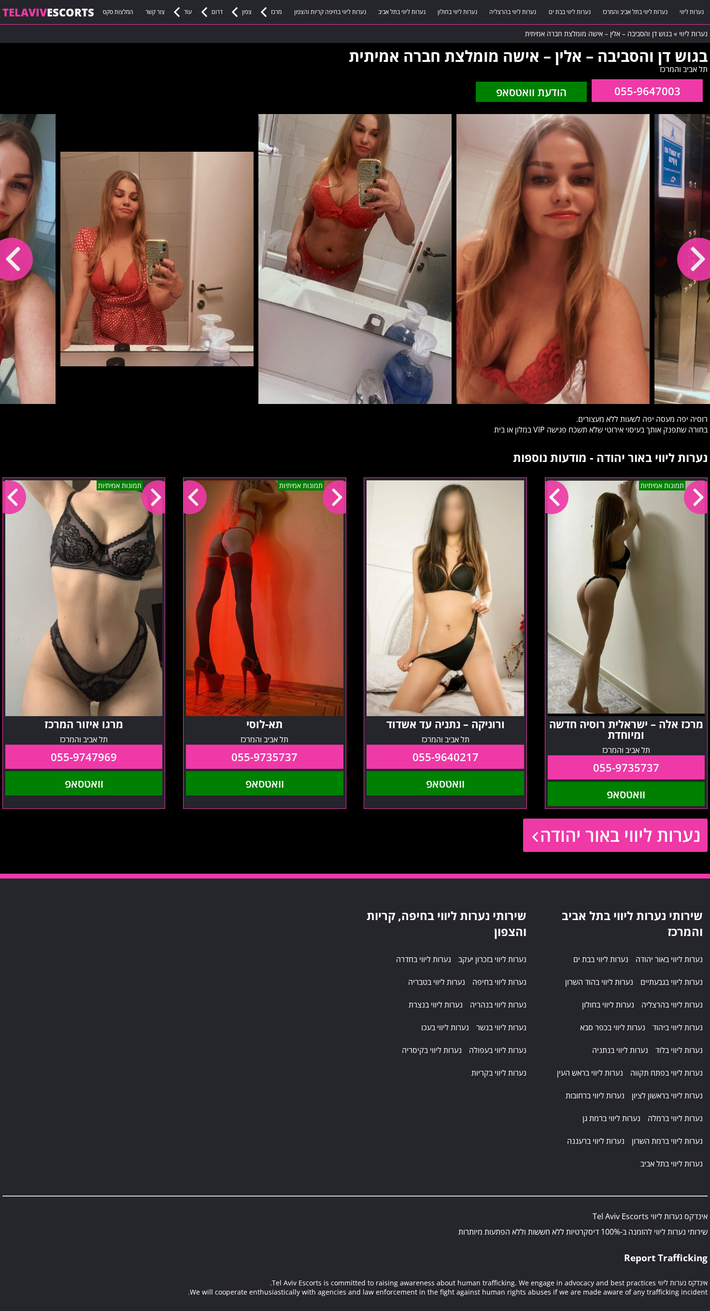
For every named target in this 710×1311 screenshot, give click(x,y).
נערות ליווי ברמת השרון (667, 1141)
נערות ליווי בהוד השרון (599, 982)
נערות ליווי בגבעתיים (671, 982)
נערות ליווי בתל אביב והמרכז (635, 12)
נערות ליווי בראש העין (590, 1072)
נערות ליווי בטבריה (436, 982)
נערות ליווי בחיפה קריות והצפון (330, 12)
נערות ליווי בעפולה (497, 1050)
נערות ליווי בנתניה (620, 1050)
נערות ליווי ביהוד (678, 1027)
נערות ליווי (692, 12)
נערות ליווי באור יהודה (620, 835)
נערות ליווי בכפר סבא (612, 1027)
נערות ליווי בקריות (498, 1072)
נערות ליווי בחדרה (423, 959)
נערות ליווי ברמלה (675, 1118)
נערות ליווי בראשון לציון (667, 1095)
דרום (217, 12)
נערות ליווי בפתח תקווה (666, 1072)
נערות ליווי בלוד (679, 1050)
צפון (247, 12)
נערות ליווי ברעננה (596, 1141)
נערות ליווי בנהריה (498, 1004)
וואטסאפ (626, 794)
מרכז (276, 12)
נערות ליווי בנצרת (436, 1004)
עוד (188, 12)
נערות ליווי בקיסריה (432, 1050)
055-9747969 (84, 756)
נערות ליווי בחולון (457, 12)
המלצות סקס (118, 12)
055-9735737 (626, 767)
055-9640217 (445, 756)
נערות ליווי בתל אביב (402, 12)
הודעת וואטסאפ (531, 92)
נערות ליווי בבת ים (570, 12)
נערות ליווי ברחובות (595, 1095)
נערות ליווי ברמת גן (611, 1118)
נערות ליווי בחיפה (499, 982)
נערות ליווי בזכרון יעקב (492, 959)
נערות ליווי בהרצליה (512, 12)
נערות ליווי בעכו (445, 1027)
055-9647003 (647, 91)
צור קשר (155, 12)
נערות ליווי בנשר (501, 1027)
